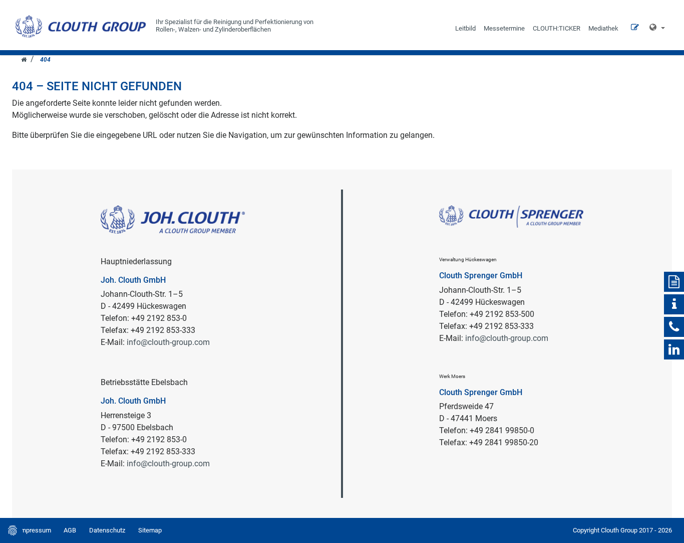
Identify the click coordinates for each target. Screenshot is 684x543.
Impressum (35, 530)
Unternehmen (394, 84)
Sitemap (150, 530)
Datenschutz (107, 530)
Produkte (481, 84)
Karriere (555, 84)
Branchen (306, 84)
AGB (70, 530)
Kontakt (616, 84)
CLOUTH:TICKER (556, 28)
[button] (656, 27)
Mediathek (603, 28)
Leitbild (465, 28)
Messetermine (504, 28)
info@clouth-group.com (168, 342)
